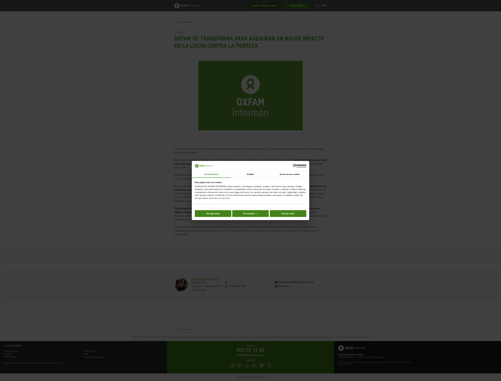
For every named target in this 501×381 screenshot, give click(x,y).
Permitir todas (288, 213)
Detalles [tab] (250, 174)
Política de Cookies (280, 204)
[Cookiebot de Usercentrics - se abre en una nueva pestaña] (295, 166)
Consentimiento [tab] (211, 174)
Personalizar (249, 213)
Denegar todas (213, 213)
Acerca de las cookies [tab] (290, 174)
